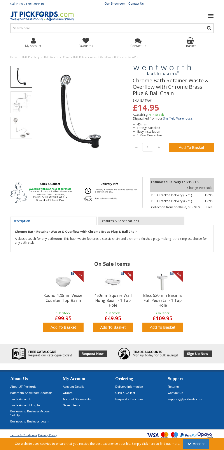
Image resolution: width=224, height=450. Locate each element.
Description (21, 221)
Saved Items (71, 405)
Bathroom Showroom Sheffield (31, 392)
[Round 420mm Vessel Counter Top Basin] (63, 282)
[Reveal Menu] (182, 16)
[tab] (53, 221)
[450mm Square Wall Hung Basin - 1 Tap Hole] (113, 282)
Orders (67, 392)
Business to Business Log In (29, 421)
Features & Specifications (119, 221)
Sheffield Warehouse (177, 118)
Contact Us (136, 3)
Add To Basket (191, 147)
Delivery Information (129, 386)
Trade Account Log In (25, 405)
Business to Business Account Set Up (30, 413)
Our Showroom (115, 3)
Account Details (73, 386)
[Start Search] (209, 28)
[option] (21, 78)
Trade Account (20, 399)
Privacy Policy (47, 435)
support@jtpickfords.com (185, 399)
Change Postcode (199, 188)
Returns (173, 386)
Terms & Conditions (23, 435)
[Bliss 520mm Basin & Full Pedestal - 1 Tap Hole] (162, 282)
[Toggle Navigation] (182, 16)
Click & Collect (125, 392)
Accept (199, 444)
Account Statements (77, 399)
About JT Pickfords (23, 386)
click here (148, 443)
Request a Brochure (129, 399)
